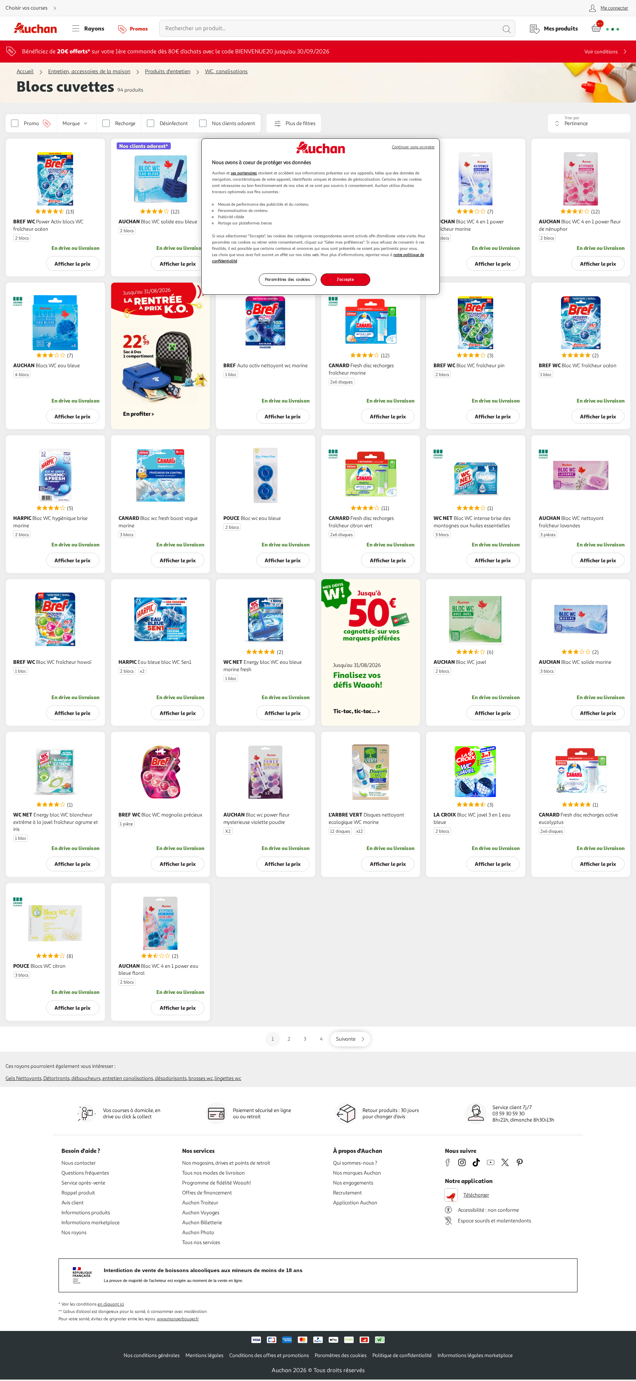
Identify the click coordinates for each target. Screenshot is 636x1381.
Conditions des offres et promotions (269, 1355)
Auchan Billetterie (202, 1222)
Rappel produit (78, 1193)
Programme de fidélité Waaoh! (216, 1183)
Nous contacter (78, 1163)
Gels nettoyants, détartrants (38, 1078)
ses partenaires (244, 173)
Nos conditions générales (152, 1355)
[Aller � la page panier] (605, 28)
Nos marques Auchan (357, 1173)
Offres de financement (207, 1193)
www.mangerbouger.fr (178, 1319)
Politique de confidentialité (402, 1355)
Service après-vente (83, 1183)
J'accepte (345, 279)
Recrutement (347, 1193)
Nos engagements (353, 1183)
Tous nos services (201, 1242)
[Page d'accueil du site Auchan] (38, 28)
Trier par (572, 118)
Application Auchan (355, 1203)
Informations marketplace (90, 1222)
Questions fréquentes (85, 1173)
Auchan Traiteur (200, 1203)
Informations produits (85, 1213)
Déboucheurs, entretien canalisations (112, 1078)
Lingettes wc (228, 1078)
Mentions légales (204, 1355)
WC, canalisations (226, 71)
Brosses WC (200, 1078)
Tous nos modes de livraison (213, 1173)
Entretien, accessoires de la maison (89, 71)
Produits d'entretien (167, 71)
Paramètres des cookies (287, 279)
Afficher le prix (72, 264)
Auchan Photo (198, 1232)
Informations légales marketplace (475, 1355)
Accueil (25, 71)
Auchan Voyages (200, 1213)
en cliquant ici (111, 1304)
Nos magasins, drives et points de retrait (226, 1163)
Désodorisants (171, 1078)
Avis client (72, 1203)
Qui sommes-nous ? (355, 1163)
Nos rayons (73, 1232)
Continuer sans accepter (413, 147)
